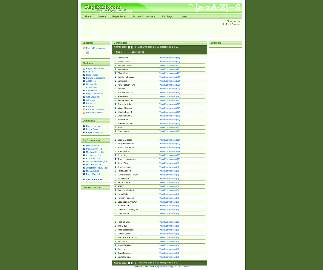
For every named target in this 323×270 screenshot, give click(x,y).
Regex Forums (93, 126)
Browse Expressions (144, 16)
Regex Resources (94, 93)
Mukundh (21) (92, 171)
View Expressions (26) (169, 77)
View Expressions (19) (169, 92)
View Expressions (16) (169, 104)
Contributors (91, 91)
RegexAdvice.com (163, 267)
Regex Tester (119, 16)
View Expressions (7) (169, 205)
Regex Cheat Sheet (95, 68)
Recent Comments (94, 112)
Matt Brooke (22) (93, 164)
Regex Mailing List (94, 132)
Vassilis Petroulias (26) (96, 161)
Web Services (92, 97)
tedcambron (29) (93, 155)
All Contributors (94, 179)
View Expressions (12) (169, 127)
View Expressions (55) (169, 58)
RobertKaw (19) (93, 174)
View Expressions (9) (169, 163)
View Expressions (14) (169, 116)
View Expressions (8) (169, 182)
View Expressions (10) (169, 155)
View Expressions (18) (169, 100)
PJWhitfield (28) (93, 158)
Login (184, 16)
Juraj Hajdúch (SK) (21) (97, 168)
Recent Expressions (95, 48)
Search (102, 16)
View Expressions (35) (169, 65)
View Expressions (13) (169, 120)
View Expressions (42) (169, 61)
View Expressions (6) (169, 241)
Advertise (90, 100)
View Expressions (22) (169, 81)
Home (88, 16)
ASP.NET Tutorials (181, 267)
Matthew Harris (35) (95, 152)
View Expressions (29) (169, 69)
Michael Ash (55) (93, 146)
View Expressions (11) (169, 147)
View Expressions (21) (169, 85)
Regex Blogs (92, 129)
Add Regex (168, 16)
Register (90, 106)
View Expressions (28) (169, 73)
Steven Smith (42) (94, 149)
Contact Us (91, 103)
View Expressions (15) (169, 112)
